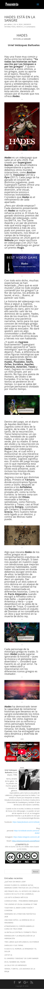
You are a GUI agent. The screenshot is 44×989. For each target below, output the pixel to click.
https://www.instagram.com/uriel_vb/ (26, 837)
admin (9, 24)
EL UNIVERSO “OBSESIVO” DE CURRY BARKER (21, 958)
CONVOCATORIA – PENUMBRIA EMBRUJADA (21, 901)
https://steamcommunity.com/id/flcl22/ (26, 841)
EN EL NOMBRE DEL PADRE (14, 962)
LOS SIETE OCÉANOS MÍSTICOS (16, 897)
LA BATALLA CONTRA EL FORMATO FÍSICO (20, 932)
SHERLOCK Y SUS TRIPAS (13, 945)
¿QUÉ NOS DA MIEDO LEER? (15, 882)
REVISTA (19, 27)
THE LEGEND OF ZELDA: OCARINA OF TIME (20, 904)
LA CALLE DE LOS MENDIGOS (15, 965)
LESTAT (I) (8, 955)
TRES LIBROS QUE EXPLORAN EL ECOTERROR (21, 942)
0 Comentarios (29, 27)
